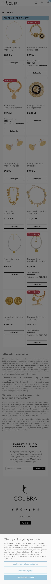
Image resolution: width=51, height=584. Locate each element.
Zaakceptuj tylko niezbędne (25, 564)
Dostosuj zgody (25, 571)
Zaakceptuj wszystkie (25, 577)
